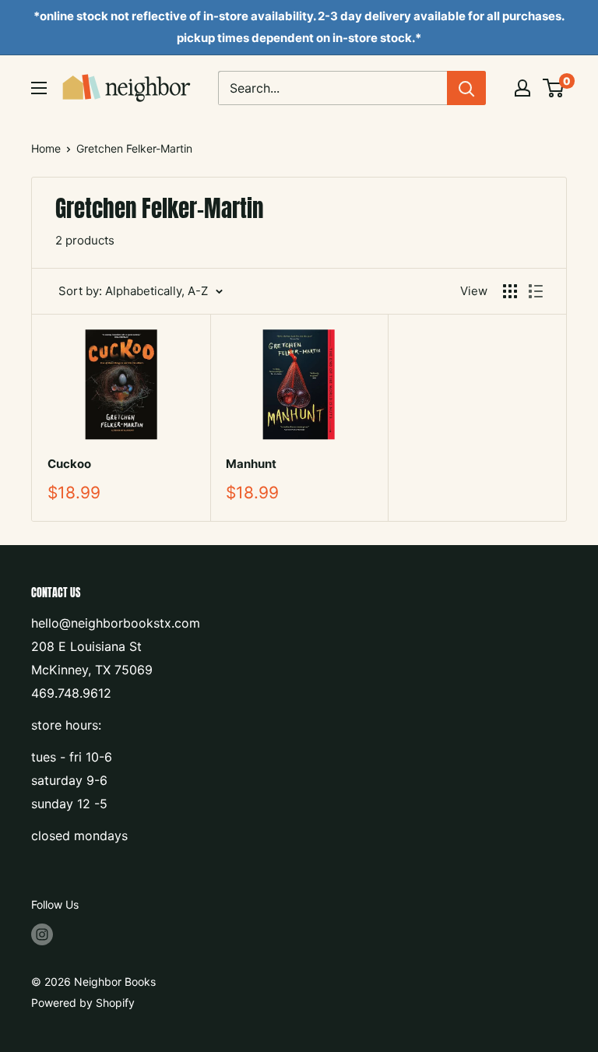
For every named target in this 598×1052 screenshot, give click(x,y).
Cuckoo (69, 463)
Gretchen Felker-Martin (134, 148)
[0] (554, 88)
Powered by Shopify (83, 1002)
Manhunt (251, 463)
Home (46, 148)
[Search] (466, 88)
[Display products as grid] (510, 291)
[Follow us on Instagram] (42, 934)
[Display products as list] (536, 291)
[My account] (522, 88)
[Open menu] (39, 88)
